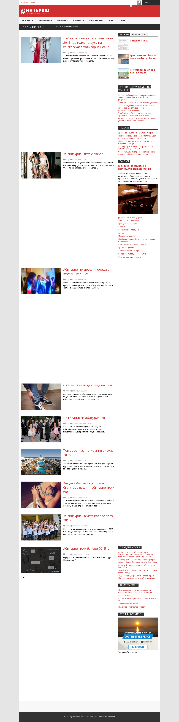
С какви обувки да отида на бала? (88, 385)
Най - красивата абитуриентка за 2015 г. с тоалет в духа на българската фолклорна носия (88, 42)
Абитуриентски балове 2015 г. (86, 548)
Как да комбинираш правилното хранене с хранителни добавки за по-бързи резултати (137, 97)
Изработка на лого (126, 236)
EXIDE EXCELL (124, 595)
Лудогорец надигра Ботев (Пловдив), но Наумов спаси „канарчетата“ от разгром (136, 576)
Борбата (122, 226)
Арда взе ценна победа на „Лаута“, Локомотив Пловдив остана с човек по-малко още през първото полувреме (136, 554)
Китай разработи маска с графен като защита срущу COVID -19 (135, 147)
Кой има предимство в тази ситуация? (142, 71)
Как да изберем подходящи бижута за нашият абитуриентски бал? (88, 487)
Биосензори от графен (128, 230)
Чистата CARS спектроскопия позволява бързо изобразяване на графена (136, 153)
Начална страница (28, 3)
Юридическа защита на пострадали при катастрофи (134, 167)
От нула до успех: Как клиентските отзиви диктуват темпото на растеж (137, 119)
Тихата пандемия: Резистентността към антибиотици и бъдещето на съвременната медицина (136, 107)
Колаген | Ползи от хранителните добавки (137, 102)
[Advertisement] (68, 108)
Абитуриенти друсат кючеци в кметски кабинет (86, 271)
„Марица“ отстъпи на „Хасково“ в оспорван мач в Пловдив (137, 571)
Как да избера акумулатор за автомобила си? (137, 599)
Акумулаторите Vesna (128, 603)
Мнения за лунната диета (129, 257)
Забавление (45, 20)
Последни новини (35, 27)
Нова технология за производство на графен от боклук (135, 142)
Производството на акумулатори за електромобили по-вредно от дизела (135, 591)
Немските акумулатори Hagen (131, 607)
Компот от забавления (128, 220)
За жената (27, 20)
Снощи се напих (139, 40)
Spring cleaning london (127, 223)
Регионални (96, 20)
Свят (110, 20)
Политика (78, 20)
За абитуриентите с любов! (83, 154)
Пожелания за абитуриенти (84, 418)
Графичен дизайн (126, 247)
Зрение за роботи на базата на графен (135, 133)
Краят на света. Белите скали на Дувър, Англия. (143, 57)
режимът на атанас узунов (130, 217)
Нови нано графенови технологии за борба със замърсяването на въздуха (138, 137)
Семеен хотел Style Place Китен (132, 254)
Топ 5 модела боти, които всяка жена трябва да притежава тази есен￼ (135, 114)
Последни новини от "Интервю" (102, 717)
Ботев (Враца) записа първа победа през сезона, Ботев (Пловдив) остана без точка (137, 560)
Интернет (62, 20)
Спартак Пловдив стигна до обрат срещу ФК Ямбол (136, 566)
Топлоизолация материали (130, 250)
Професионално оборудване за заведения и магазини (137, 240)
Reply (67, 52)
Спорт (121, 20)
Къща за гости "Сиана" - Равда (132, 244)
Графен (121, 233)
